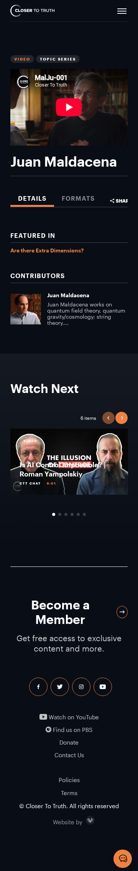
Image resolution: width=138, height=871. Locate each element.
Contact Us (69, 755)
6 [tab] (84, 514)
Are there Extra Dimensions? (47, 250)
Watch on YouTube (73, 717)
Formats (78, 198)
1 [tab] (53, 514)
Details (32, 198)
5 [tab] (78, 514)
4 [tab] (72, 514)
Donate (69, 742)
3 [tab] (65, 514)
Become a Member (60, 612)
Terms (69, 792)
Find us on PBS (71, 730)
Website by (84, 820)
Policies (69, 779)
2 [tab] (59, 514)
